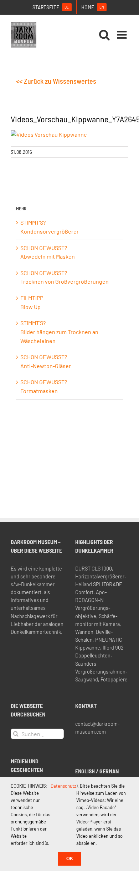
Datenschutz (63, 786)
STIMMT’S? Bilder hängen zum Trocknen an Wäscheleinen (59, 331)
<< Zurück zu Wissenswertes (56, 81)
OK (69, 858)
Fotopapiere (114, 679)
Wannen (84, 632)
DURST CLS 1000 (93, 569)
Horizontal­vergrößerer (99, 576)
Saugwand (86, 679)
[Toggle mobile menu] (122, 34)
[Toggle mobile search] (104, 34)
